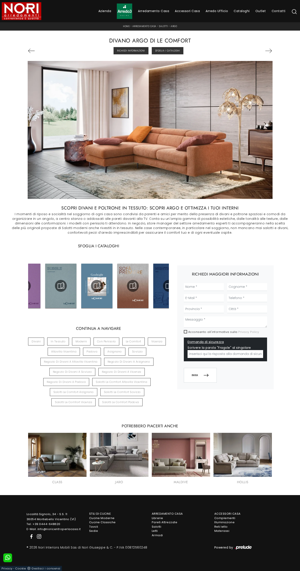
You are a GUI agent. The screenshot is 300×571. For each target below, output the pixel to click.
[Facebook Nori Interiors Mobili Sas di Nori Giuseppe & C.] (30, 536)
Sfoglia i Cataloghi (167, 50)
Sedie (93, 531)
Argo (174, 26)
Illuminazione (224, 522)
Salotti (163, 26)
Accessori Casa (187, 11)
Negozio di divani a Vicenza (121, 372)
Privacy (7, 568)
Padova (92, 351)
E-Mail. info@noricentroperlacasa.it (54, 529)
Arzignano (114, 351)
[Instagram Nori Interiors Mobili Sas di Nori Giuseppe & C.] (37, 536)
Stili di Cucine (100, 514)
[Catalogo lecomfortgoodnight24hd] (97, 286)
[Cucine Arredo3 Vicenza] (124, 11)
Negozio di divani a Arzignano (129, 362)
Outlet (260, 11)
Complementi (224, 518)
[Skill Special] (253, 51)
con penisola (106, 341)
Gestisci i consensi (45, 568)
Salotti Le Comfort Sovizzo (122, 392)
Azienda (104, 11)
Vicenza (157, 341)
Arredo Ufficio (217, 11)
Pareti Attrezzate (164, 522)
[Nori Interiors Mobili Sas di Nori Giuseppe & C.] (21, 11)
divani (36, 341)
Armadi (157, 535)
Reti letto (221, 527)
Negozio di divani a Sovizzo (72, 372)
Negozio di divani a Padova (66, 382)
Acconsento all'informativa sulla (223, 332)
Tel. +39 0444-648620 (43, 524)
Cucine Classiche (102, 522)
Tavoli (93, 527)
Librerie (157, 518)
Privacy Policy (248, 332)
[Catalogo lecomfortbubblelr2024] (61, 286)
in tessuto (58, 341)
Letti (155, 531)
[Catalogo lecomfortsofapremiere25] (133, 286)
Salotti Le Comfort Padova (120, 402)
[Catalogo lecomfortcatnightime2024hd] (169, 286)
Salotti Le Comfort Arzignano (73, 392)
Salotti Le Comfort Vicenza (73, 402)
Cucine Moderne (102, 518)
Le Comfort (133, 341)
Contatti (279, 11)
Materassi (222, 531)
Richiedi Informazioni (131, 50)
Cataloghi (242, 11)
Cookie (20, 568)
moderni (81, 341)
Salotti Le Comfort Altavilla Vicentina (121, 382)
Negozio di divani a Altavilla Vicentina (71, 362)
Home (126, 26)
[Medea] (47, 51)
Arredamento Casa (153, 11)
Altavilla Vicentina (64, 351)
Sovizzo (137, 351)
